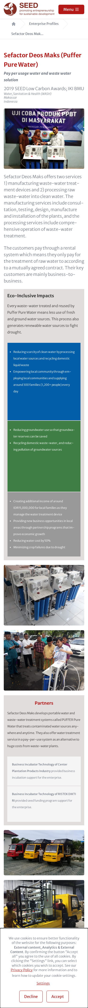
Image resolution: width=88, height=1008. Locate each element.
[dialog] (44, 968)
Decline (31, 996)
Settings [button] (43, 983)
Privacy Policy (22, 970)
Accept (57, 996)
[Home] (30, 9)
